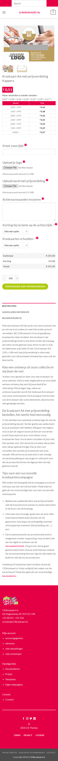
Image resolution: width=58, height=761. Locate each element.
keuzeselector (9, 575)
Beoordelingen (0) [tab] (12, 318)
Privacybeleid (9, 752)
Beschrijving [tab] (9, 306)
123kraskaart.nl (29, 12)
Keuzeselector (12, 668)
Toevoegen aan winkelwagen (25, 286)
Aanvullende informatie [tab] (15, 312)
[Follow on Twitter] (31, 718)
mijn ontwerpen (13, 653)
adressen (10, 643)
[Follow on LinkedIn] (34, 718)
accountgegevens (14, 638)
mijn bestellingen (14, 648)
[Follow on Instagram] (27, 718)
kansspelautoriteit (14, 545)
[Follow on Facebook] (23, 718)
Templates (10, 679)
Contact (9, 699)
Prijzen (8, 674)
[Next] (51, 43)
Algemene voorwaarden (32, 752)
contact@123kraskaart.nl (15, 621)
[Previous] (7, 43)
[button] (4, 12)
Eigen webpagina (14, 684)
